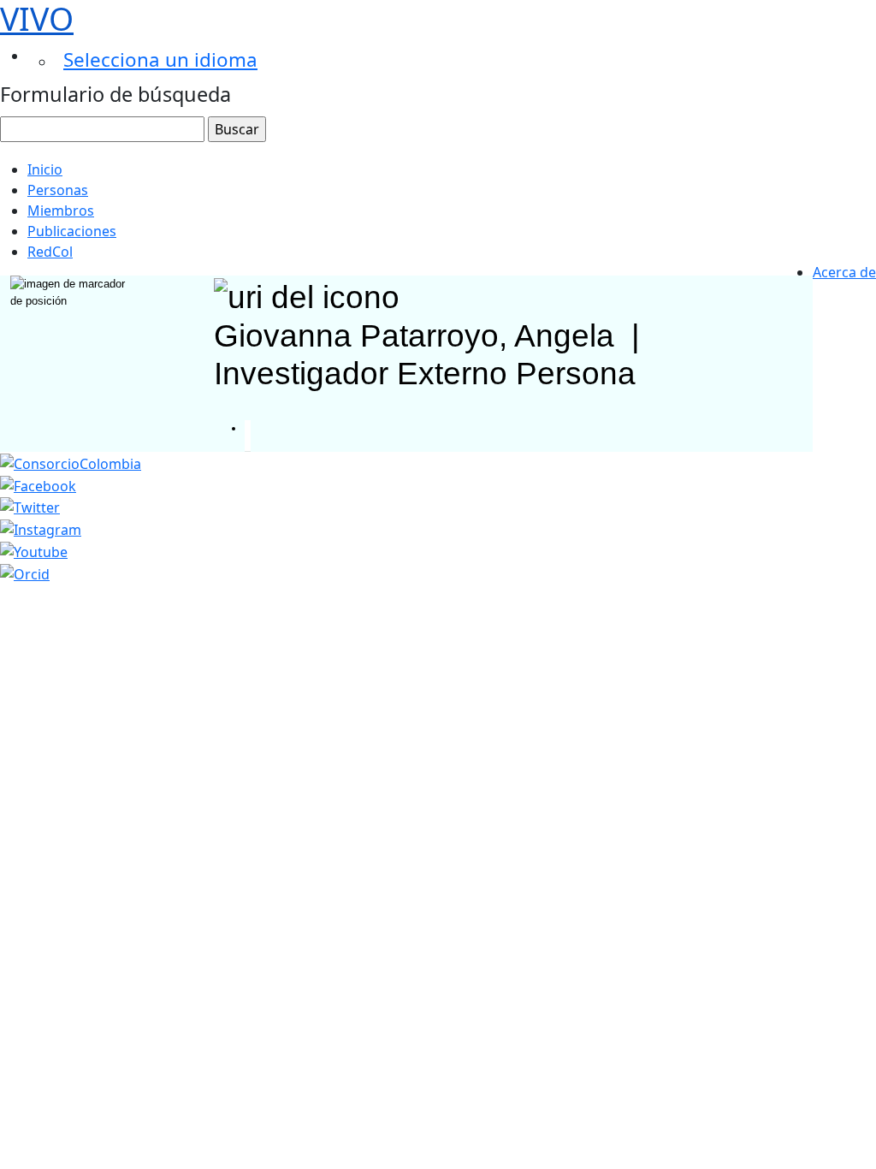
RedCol (50, 251)
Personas (57, 190)
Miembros (60, 210)
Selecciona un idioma (160, 59)
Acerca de (844, 272)
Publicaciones (71, 231)
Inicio (44, 169)
